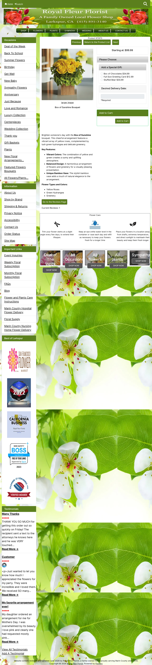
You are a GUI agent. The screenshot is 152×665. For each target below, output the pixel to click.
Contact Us (121, 31)
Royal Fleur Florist (75, 663)
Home (10, 4)
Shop (23, 31)
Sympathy (70, 31)
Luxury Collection (15, 115)
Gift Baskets (11, 142)
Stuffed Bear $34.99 (114, 80)
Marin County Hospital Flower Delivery (17, 310)
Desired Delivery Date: (114, 88)
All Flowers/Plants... (16, 177)
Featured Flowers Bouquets (15, 169)
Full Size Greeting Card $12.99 (118, 76)
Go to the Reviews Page (54, 202)
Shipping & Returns (16, 206)
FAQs (7, 283)
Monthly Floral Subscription (13, 274)
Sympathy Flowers (15, 87)
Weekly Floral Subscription (12, 264)
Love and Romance (16, 108)
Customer (8, 556)
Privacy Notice (13, 213)
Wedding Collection (16, 128)
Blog (7, 290)
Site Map (9, 240)
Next (115, 42)
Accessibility (12, 220)
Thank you (10, 135)
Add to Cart (122, 121)
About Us (103, 31)
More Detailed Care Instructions (95, 248)
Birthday (9, 66)
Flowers (38, 31)
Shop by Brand (13, 199)
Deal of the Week (14, 46)
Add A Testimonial (13, 653)
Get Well (9, 73)
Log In (20, 4)
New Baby (10, 80)
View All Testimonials (15, 649)
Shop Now (51, 270)
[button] (145, 4)
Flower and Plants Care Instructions (18, 299)
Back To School (13, 53)
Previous (76, 42)
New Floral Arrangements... (14, 158)
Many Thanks (10, 513)
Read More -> (10, 549)
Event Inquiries (13, 255)
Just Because (12, 101)
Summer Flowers (14, 60)
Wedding (86, 31)
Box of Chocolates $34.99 (116, 73)
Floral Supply (12, 319)
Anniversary (11, 94)
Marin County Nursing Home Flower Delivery (17, 327)
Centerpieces (12, 121)
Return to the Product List (97, 42)
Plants (53, 31)
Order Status (12, 233)
